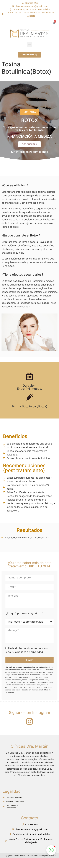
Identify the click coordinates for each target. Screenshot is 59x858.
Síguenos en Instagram (29, 712)
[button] (29, 44)
